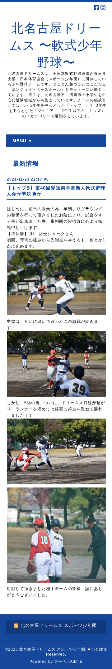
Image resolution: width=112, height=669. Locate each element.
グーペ (60, 661)
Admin (76, 661)
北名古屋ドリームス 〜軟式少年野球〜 (56, 45)
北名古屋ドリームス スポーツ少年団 (52, 649)
